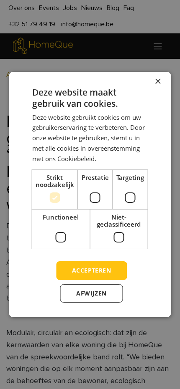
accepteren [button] (91, 270)
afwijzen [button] (91, 293)
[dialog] (90, 194)
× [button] (157, 81)
